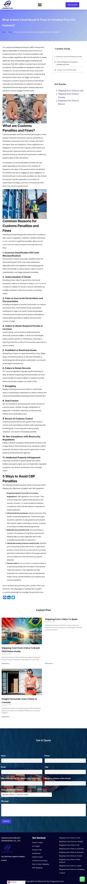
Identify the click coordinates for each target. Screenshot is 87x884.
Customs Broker (25, 563)
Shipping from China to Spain (61, 619)
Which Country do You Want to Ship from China (21, 778)
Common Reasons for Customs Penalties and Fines (67, 63)
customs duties (40, 283)
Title (47, 767)
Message (5, 801)
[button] (40, 5)
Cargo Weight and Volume (12, 790)
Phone (47, 756)
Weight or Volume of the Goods (58, 778)
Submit (6, 821)
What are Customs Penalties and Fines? (69, 56)
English (13, 882)
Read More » (6, 663)
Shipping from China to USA (70, 90)
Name (4, 756)
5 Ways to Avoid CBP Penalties (66, 70)
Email (4, 767)
